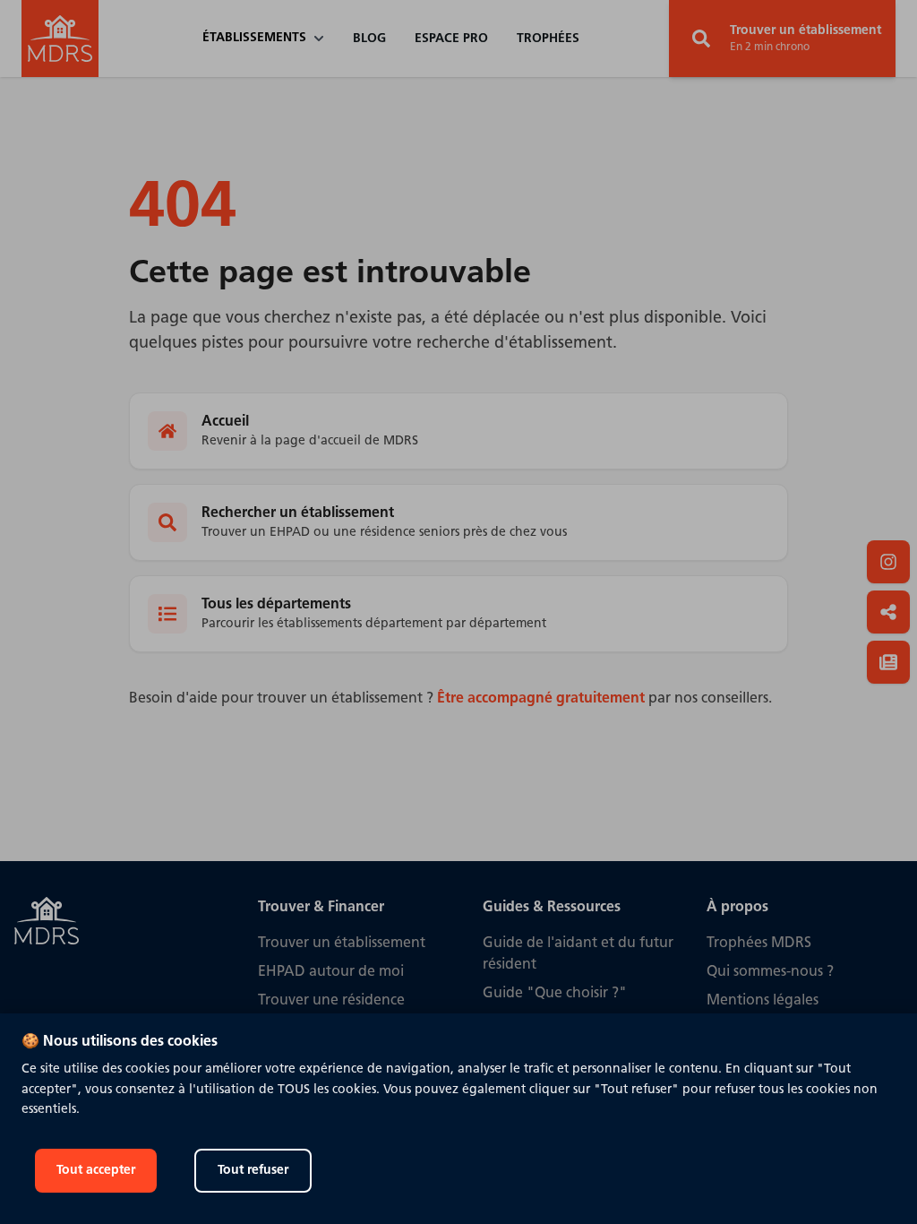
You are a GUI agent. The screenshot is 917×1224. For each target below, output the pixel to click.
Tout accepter (95, 1170)
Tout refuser (253, 1170)
